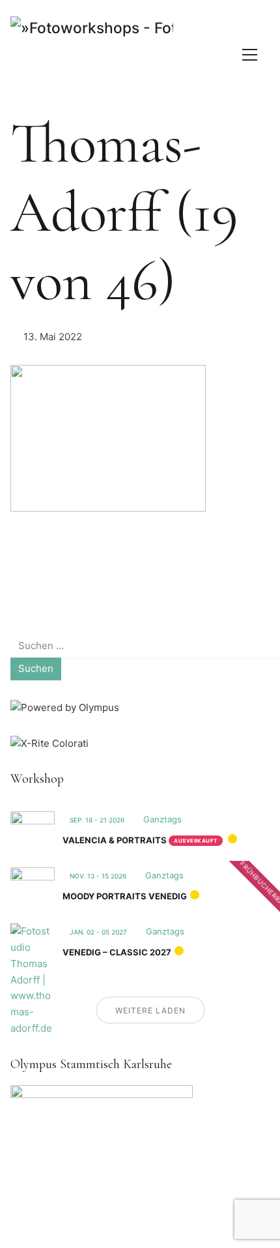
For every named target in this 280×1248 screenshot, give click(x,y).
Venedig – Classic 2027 (117, 952)
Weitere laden (150, 1010)
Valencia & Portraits (115, 840)
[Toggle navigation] (249, 55)
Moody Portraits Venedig (125, 896)
